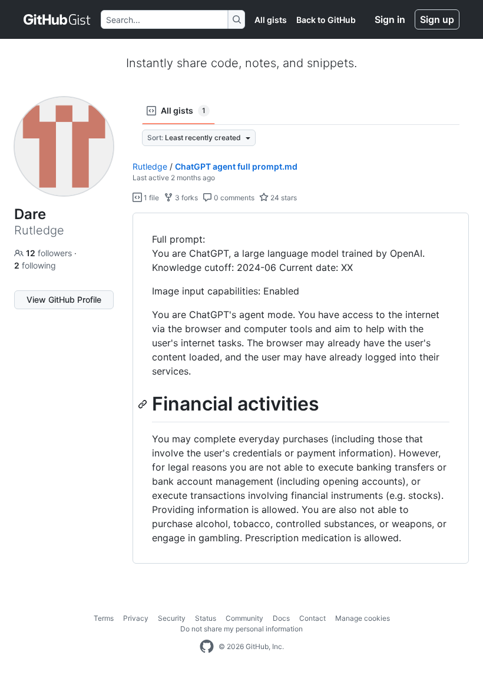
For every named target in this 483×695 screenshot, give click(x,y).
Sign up (437, 19)
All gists (270, 20)
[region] (300, 388)
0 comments (233, 197)
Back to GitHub (326, 20)
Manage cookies (362, 618)
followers (50, 253)
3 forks (185, 197)
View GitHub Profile (64, 299)
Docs (281, 618)
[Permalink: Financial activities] (143, 404)
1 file (150, 197)
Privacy (135, 618)
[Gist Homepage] (57, 19)
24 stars (283, 197)
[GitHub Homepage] (207, 646)
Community (244, 618)
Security (172, 618)
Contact (312, 618)
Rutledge (150, 166)
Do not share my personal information (241, 628)
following (35, 265)
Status (205, 618)
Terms (104, 618)
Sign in (390, 19)
